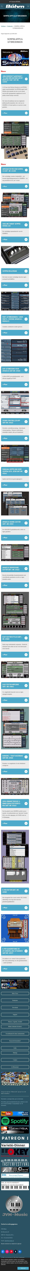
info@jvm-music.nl (9, 1240)
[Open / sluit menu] (28, 6)
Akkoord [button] (23, 1268)
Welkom (3, 26)
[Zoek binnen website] (2, 6)
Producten (10, 26)
